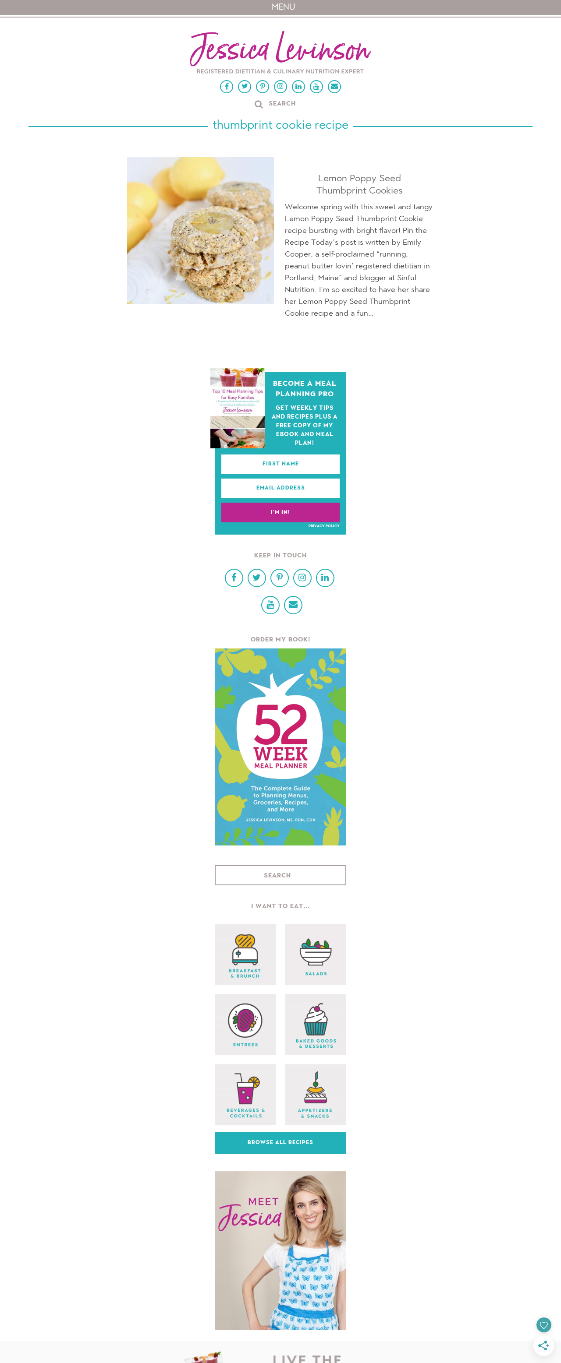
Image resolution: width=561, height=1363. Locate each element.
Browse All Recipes (280, 1142)
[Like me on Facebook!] (226, 86)
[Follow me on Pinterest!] (262, 86)
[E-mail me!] (334, 86)
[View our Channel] (316, 86)
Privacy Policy (324, 526)
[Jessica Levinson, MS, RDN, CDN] (280, 53)
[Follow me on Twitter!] (244, 86)
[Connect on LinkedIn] (298, 86)
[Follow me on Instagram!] (280, 86)
